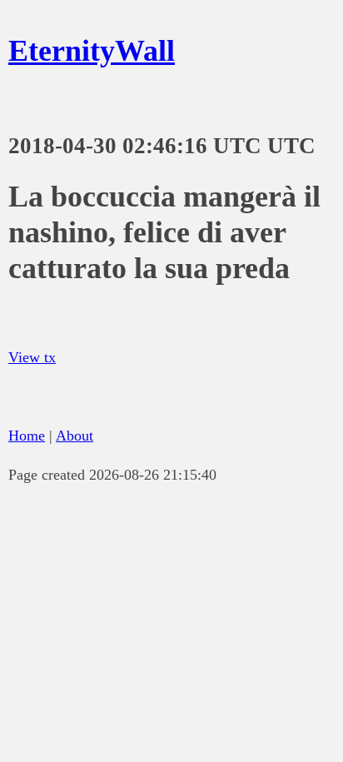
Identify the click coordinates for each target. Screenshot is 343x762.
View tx (32, 357)
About (74, 435)
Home (26, 435)
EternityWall (91, 50)
